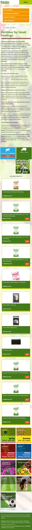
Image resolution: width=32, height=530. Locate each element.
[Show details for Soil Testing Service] (16, 341)
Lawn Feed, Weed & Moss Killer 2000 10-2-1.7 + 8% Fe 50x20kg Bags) (15, 260)
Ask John (14, 514)
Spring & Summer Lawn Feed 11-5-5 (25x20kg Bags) (15, 372)
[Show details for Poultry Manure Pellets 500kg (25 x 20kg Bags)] (16, 275)
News (10, 514)
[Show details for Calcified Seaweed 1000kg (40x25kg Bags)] (16, 184)
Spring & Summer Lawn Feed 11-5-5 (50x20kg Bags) (15, 395)
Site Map (3, 518)
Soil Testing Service (7, 350)
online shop (17, 65)
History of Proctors (14, 516)
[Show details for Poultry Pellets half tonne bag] (16, 320)
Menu (26, 2)
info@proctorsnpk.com (20, 522)
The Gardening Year (21, 514)
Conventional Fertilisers (11, 13)
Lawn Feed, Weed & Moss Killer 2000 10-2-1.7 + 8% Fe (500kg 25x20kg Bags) (15, 215)
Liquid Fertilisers (8, 20)
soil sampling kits (9, 114)
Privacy (28, 516)
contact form (16, 69)
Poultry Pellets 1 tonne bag (9, 305)
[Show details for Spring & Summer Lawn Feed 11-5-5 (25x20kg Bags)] (16, 365)
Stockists (8, 516)
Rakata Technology (10, 527)
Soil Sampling (7, 10)
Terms (24, 516)
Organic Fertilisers (9, 17)
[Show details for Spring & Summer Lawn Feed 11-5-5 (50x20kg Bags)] (16, 388)
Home (2, 514)
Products (6, 514)
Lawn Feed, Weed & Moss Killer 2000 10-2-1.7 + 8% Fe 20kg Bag (15, 237)
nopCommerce (7, 511)
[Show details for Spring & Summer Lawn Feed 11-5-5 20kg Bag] (16, 411)
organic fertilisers (20, 77)
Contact (20, 516)
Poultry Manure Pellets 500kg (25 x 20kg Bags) (14, 282)
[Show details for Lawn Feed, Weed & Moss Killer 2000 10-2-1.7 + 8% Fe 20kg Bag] (16, 230)
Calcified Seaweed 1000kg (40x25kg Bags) (13, 192)
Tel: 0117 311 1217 (7, 522)
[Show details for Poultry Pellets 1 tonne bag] (16, 298)
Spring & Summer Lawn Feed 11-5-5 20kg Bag (14, 418)
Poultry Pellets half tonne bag (10, 327)
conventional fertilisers (6, 79)
